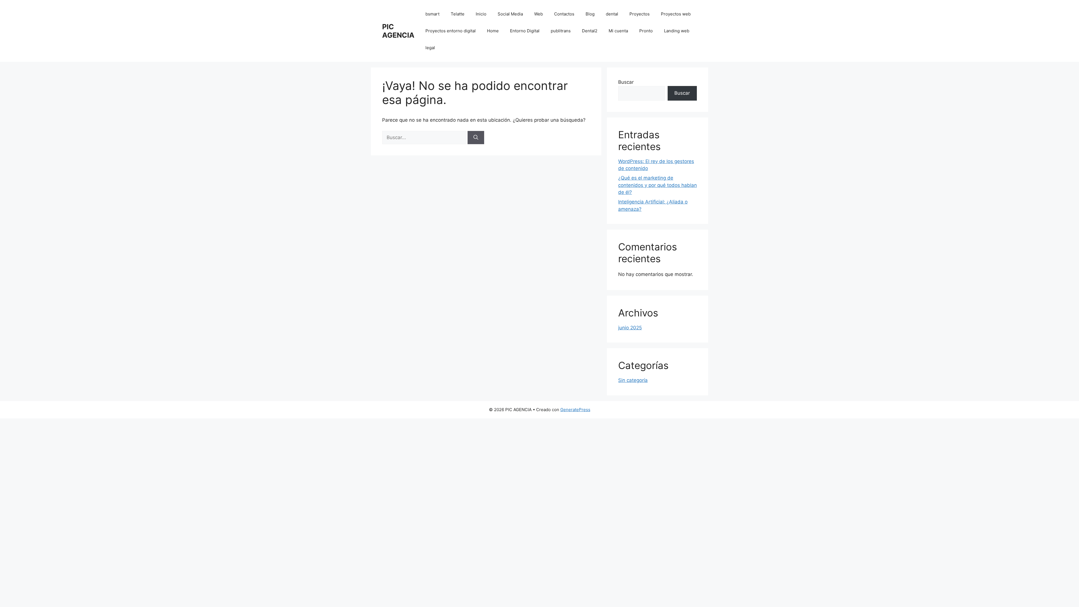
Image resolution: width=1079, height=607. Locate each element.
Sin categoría (633, 380)
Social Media (510, 14)
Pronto (646, 30)
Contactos (564, 14)
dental (612, 14)
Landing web (676, 30)
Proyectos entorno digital (450, 30)
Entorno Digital (525, 30)
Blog (590, 14)
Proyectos (639, 14)
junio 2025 (630, 327)
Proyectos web (676, 14)
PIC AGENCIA (398, 30)
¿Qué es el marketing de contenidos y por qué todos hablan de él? (657, 185)
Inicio (481, 14)
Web (538, 14)
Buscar (626, 82)
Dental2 (589, 30)
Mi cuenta (618, 30)
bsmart (432, 14)
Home (493, 30)
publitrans (561, 30)
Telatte (457, 14)
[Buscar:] (425, 137)
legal (430, 47)
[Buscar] (476, 137)
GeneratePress (575, 409)
